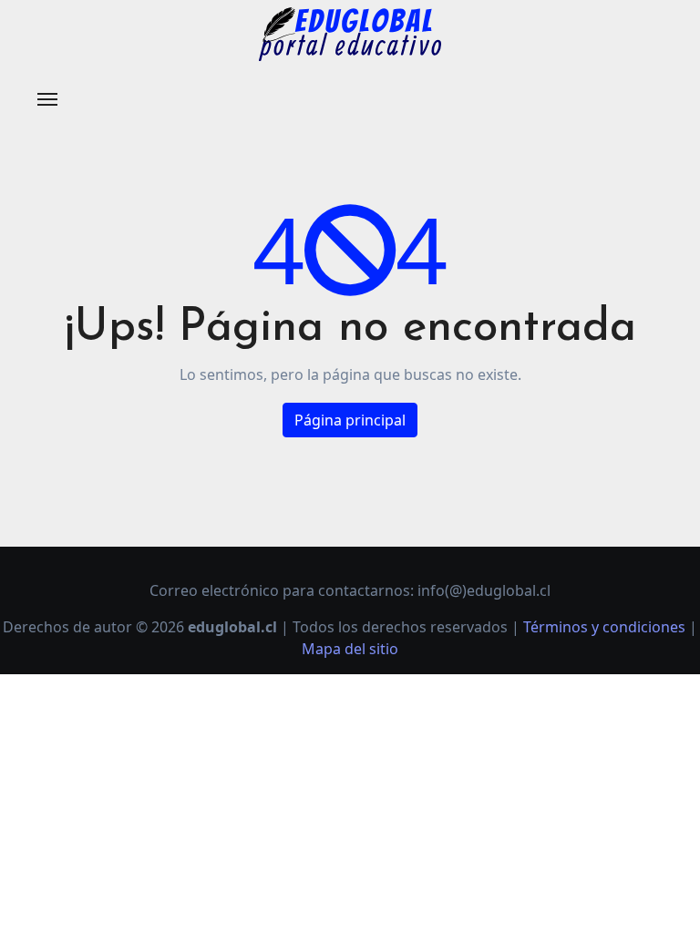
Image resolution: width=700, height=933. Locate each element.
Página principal (350, 420)
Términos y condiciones (604, 627)
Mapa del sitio (350, 649)
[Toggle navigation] (47, 99)
